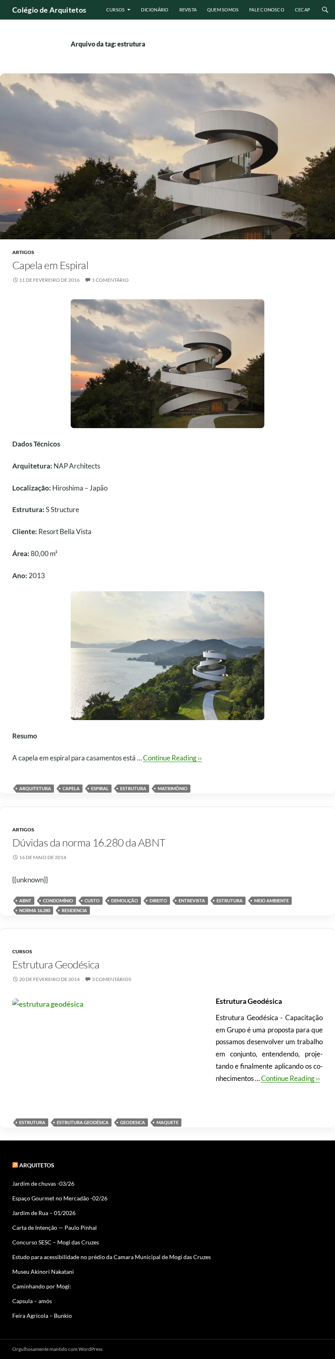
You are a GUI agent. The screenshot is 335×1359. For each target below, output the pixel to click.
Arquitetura (35, 788)
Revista (188, 9)
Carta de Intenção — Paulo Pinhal (54, 1227)
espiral (100, 788)
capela (71, 788)
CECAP (302, 9)
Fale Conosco (266, 9)
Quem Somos (223, 9)
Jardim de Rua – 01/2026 (44, 1212)
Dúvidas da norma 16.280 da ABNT (88, 842)
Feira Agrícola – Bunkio (42, 1315)
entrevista (192, 900)
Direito (158, 900)
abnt (25, 900)
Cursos (115, 9)
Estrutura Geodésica (56, 964)
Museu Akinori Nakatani (43, 1271)
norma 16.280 (34, 910)
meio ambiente (271, 900)
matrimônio (173, 788)
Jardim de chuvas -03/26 (43, 1183)
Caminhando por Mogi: (41, 1286)
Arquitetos (36, 1165)
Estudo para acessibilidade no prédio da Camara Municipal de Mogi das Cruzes (111, 1256)
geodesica (132, 1122)
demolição (124, 900)
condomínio (58, 900)
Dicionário (154, 9)
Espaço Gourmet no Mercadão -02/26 (59, 1198)
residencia (74, 910)
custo (92, 900)
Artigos (23, 252)
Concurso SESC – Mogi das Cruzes (55, 1242)
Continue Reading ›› (172, 758)
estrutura (133, 788)
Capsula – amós (32, 1300)
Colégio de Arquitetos (49, 9)
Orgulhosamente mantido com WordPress (57, 1349)
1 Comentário (110, 280)
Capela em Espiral (50, 265)
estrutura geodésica (83, 1122)
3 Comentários (111, 979)
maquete (167, 1122)
